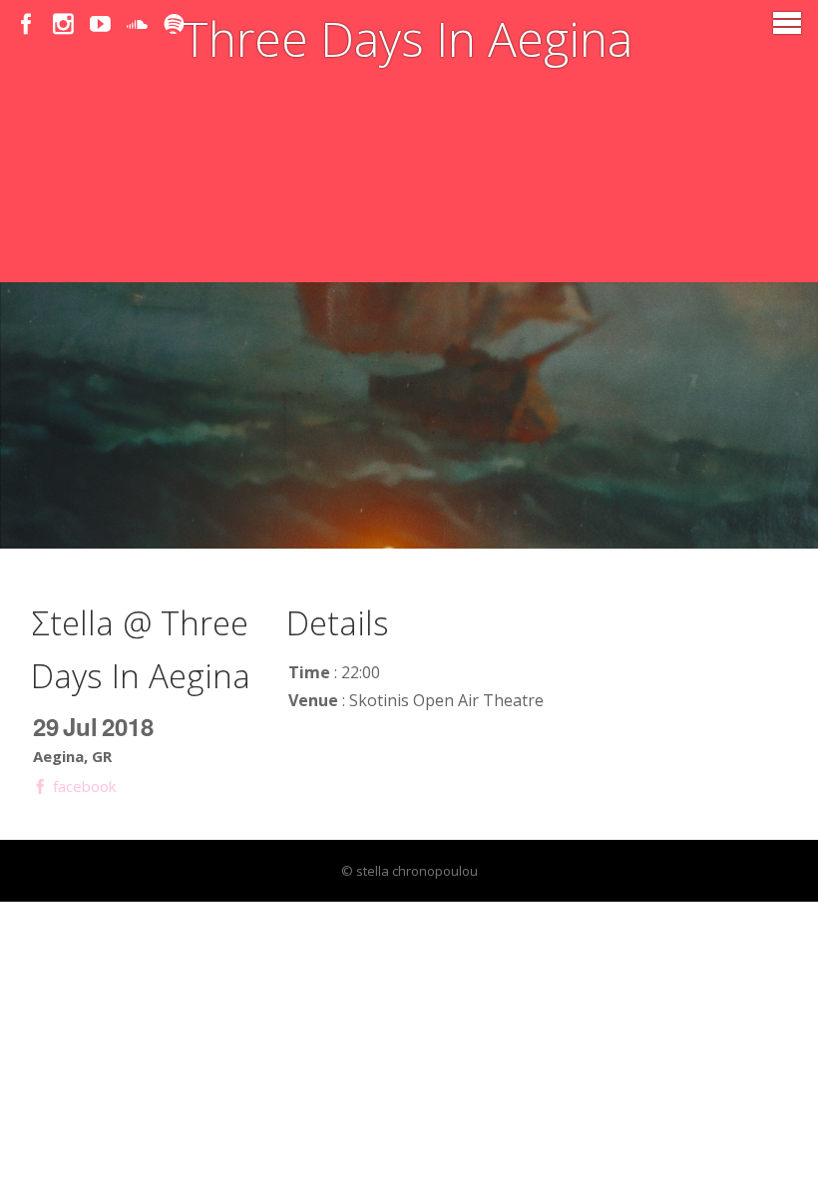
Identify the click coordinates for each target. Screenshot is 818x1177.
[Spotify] (174, 24)
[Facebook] (26, 24)
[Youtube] (100, 24)
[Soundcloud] (137, 24)
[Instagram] (63, 24)
